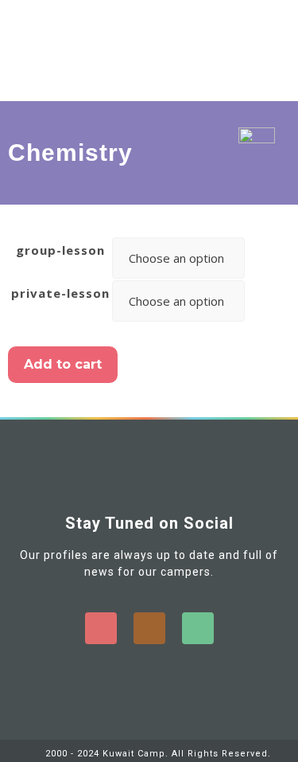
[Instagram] (149, 628)
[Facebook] (101, 628)
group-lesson (60, 250)
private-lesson (60, 293)
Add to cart (63, 364)
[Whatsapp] (198, 628)
